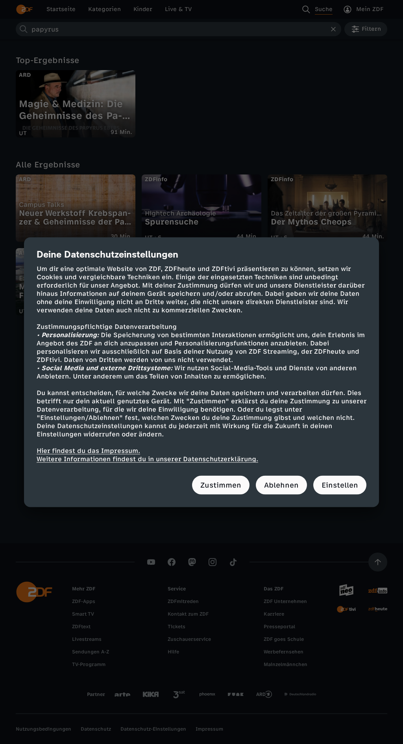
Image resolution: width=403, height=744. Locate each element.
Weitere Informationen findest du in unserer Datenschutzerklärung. (147, 458)
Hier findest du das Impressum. (88, 450)
